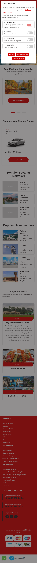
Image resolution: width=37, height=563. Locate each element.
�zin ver (30, 32)
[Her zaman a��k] (30, 24)
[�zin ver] (30, 32)
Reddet (11, 54)
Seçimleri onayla (22, 54)
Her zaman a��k (30, 25)
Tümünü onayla (18, 58)
